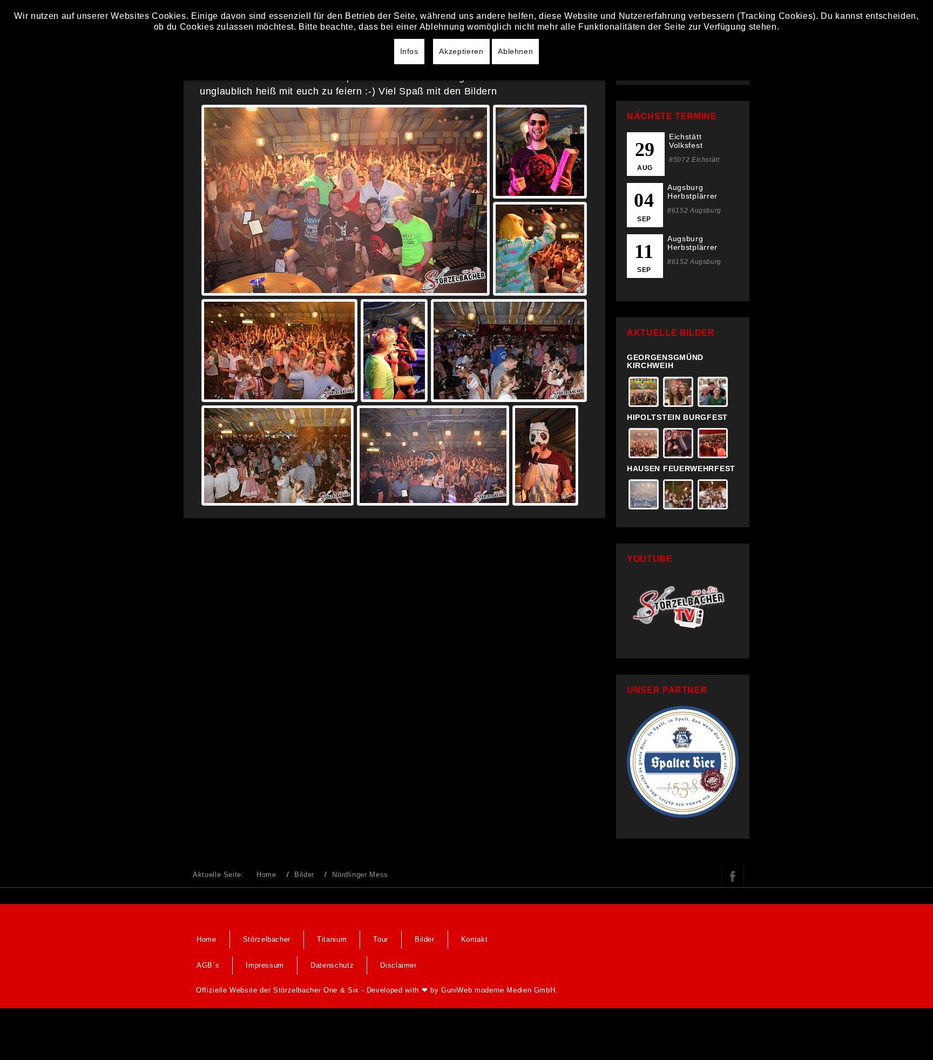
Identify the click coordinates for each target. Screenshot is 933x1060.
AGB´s (208, 965)
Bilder (304, 875)
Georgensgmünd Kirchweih (665, 361)
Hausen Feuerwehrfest (681, 468)
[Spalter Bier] (683, 761)
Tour (380, 939)
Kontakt (474, 939)
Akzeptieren (461, 51)
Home (266, 875)
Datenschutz (332, 965)
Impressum (265, 965)
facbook (733, 876)
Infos (409, 51)
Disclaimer (398, 965)
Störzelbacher (266, 939)
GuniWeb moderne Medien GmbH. (499, 990)
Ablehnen (515, 51)
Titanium (332, 939)
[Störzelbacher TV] (683, 605)
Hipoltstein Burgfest (677, 417)
